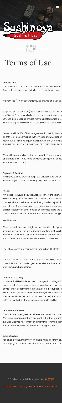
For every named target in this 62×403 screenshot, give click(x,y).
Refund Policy (36, 386)
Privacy (23, 386)
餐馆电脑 (50, 379)
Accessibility (51, 386)
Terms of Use (11, 386)
